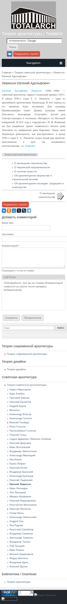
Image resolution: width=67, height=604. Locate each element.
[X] (19, 210)
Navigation (33, 62)
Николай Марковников (22, 500)
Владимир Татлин (19, 541)
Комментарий (10, 245)
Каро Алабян (17, 393)
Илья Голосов (17, 426)
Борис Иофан (17, 463)
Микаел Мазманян (20, 496)
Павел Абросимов (20, 389)
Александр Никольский (22, 517)
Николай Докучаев (20, 443)
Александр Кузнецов (21, 475)
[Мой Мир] (14, 210)
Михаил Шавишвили (21, 554)
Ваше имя (8, 222)
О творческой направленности (32, 167)
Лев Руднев (16, 525)
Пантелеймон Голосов (22, 430)
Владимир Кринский (21, 471)
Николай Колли (18, 467)
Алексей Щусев (18, 566)
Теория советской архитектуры (32, 72)
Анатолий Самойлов (21, 529)
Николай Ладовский (21, 480)
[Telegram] (29, 210)
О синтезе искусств (25, 171)
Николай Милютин (20, 508)
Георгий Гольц (17, 434)
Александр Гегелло (20, 418)
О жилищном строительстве (30, 163)
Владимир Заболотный (22, 451)
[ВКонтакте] (4, 210)
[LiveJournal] (24, 210)
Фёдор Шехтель (18, 558)
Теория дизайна (16, 369)
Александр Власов (20, 414)
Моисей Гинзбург (19, 422)
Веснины (14, 410)
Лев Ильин (15, 459)
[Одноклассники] (9, 210)
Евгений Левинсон (20, 484)
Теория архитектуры (19, 581)
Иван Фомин (16, 550)
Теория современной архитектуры (27, 353)
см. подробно (28, 145)
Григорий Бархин (19, 397)
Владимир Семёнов (21, 533)
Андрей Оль (16, 521)
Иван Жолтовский (19, 447)
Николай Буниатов (20, 401)
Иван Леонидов (18, 488)
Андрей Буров (17, 406)
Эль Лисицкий (17, 492)
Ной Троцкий (16, 545)
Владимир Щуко (18, 562)
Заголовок (8, 234)
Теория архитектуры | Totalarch (32, 33)
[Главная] (33, 27)
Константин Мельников (22, 504)
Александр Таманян (21, 537)
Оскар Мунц (16, 513)
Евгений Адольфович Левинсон (22, 90)
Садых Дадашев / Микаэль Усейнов (30, 438)
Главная (6, 72)
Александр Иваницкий (22, 455)
